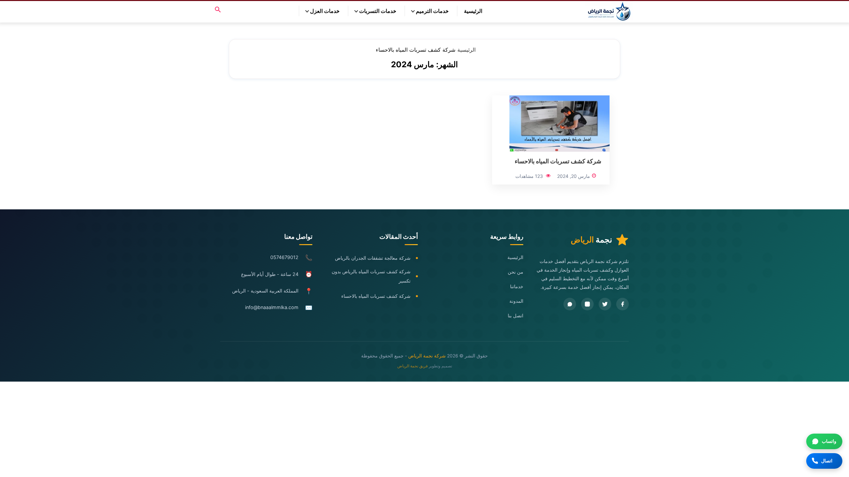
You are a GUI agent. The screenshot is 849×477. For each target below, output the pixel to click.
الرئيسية (473, 11)
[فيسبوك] (622, 304)
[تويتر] (605, 304)
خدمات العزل (325, 11)
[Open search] (218, 10)
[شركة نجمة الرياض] (610, 12)
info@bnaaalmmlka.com (271, 307)
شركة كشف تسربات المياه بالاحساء (558, 161)
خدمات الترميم (432, 11)
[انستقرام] (587, 304)
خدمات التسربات (377, 11)
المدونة (516, 301)
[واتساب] (569, 304)
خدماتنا (516, 286)
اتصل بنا (515, 315)
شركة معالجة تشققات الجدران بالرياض (373, 258)
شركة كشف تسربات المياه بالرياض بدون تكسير (371, 276)
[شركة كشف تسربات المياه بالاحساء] (559, 123)
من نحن (515, 272)
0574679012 (284, 257)
